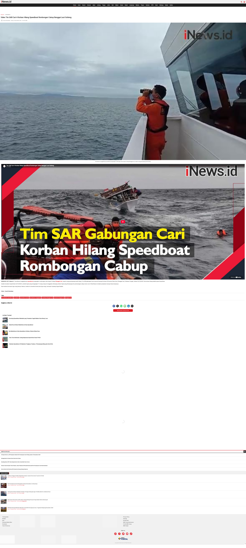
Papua (142, 5)
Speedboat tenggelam (35, 297)
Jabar (94, 5)
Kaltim (171, 5)
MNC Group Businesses (128, 522)
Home (74, 5)
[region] (123, 11)
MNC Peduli (125, 525)
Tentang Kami (5, 516)
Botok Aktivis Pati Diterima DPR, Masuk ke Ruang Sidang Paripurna (14, 469)
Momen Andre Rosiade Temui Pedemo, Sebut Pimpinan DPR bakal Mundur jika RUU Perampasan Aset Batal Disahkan (24, 465)
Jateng (99, 5)
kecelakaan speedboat (7, 297)
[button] (244, 2)
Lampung (131, 5)
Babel (126, 5)
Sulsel (121, 5)
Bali (113, 5)
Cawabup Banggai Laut (47, 297)
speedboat (30, 281)
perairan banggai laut (59, 297)
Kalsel (166, 5)
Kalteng (161, 5)
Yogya (103, 5)
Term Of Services (6, 525)
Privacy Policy (126, 516)
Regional (2, 14)
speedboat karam (24, 297)
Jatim (108, 5)
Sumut (83, 5)
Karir (3, 520)
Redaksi (4, 518)
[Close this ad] (245, 544)
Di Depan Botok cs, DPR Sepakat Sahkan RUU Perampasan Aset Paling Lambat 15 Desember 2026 (20, 454)
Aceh (79, 5)
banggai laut (68, 297)
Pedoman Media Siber (7, 522)
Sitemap (125, 518)
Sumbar (148, 5)
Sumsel (89, 5)
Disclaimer (4, 524)
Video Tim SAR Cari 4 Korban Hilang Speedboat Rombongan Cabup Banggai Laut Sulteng (36, 17)
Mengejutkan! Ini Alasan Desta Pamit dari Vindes (11, 458)
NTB (152, 5)
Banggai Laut (59, 281)
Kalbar (116, 5)
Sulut (156, 5)
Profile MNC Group (127, 524)
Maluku (137, 5)
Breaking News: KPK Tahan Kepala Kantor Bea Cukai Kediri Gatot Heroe (15, 461)
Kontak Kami (126, 520)
